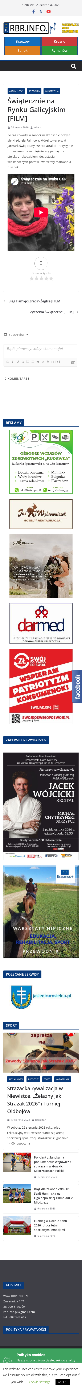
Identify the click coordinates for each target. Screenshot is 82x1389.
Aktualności (16, 91)
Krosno (59, 41)
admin (37, 127)
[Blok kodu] (42, 361)
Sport (47, 1079)
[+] (58, 361)
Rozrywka (34, 91)
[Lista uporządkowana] (27, 361)
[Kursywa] (12, 361)
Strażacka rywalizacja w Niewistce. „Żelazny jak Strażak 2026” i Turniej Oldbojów (35, 1100)
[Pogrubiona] (7, 361)
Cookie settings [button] (39, 1382)
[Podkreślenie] (17, 361)
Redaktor (40, 1120)
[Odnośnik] (47, 361)
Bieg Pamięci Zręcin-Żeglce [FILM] (34, 301)
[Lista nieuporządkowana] (32, 361)
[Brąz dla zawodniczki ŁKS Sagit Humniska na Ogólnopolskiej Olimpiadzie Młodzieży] (17, 1198)
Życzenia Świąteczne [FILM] (52, 312)
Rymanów (59, 50)
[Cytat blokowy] (37, 361)
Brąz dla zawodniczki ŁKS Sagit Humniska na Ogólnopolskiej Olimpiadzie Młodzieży (53, 1195)
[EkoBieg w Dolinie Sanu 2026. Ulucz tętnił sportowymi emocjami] (17, 1228)
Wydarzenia (51, 91)
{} (52, 361)
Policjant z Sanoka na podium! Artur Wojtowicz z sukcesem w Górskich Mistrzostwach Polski (52, 1164)
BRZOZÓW (33, 1079)
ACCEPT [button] (63, 1382)
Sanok (23, 50)
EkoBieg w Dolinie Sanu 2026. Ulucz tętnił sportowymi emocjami (50, 1225)
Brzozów (23, 41)
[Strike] (22, 361)
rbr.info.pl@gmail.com (19, 1312)
